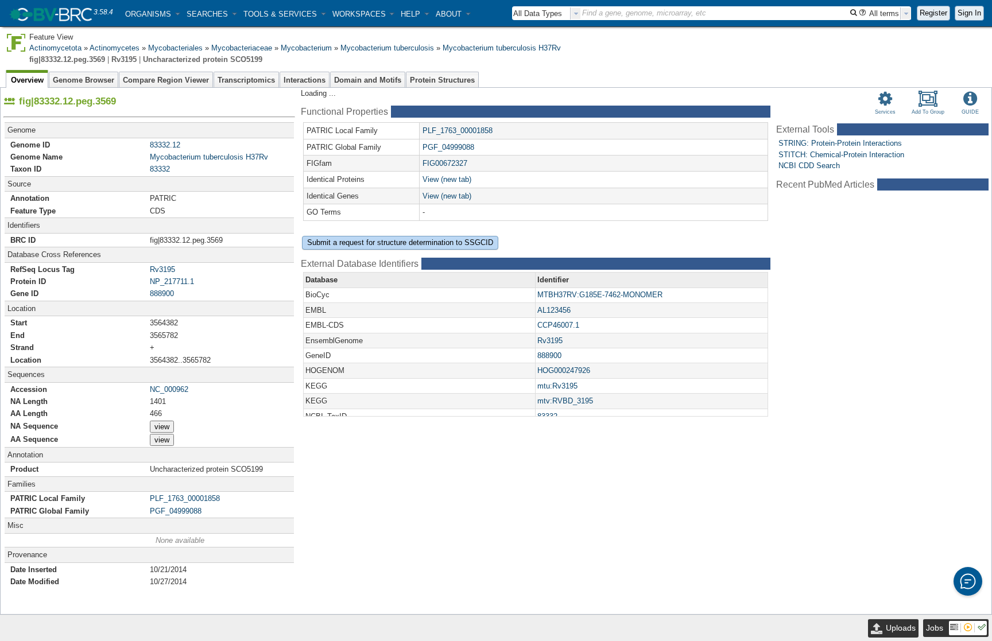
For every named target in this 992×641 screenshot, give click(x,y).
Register (933, 13)
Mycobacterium (306, 48)
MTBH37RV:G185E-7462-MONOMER (599, 294)
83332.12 (165, 145)
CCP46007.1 (558, 325)
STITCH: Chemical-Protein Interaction (841, 154)
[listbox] (546, 13)
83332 (160, 169)
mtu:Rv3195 (557, 386)
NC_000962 (169, 389)
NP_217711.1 (172, 281)
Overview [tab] (27, 80)
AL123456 (554, 310)
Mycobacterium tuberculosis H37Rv (502, 48)
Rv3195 (162, 269)
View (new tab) (447, 179)
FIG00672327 (445, 163)
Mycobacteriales (175, 48)
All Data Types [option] (537, 13)
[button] (152, 14)
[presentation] (575, 13)
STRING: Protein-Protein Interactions (840, 143)
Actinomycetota (55, 48)
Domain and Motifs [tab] (367, 80)
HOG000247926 (563, 370)
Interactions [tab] (305, 80)
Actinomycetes (115, 48)
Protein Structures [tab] (442, 80)
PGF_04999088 (176, 511)
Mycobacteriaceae (241, 48)
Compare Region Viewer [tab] (166, 80)
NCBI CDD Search (809, 165)
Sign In (969, 13)
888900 (162, 293)
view (161, 426)
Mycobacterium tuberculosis (387, 48)
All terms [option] (884, 13)
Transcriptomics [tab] (246, 80)
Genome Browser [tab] (83, 80)
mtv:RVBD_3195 (565, 401)
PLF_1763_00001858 (185, 498)
